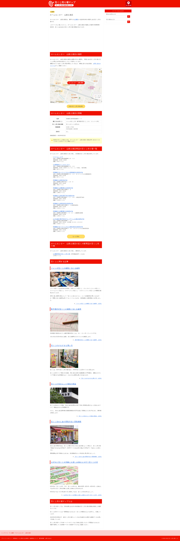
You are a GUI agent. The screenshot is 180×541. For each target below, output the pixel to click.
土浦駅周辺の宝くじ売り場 (61, 254)
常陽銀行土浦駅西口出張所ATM (63, 188)
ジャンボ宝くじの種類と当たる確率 (65, 268)
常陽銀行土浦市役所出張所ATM (63, 203)
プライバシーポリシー (6, 538)
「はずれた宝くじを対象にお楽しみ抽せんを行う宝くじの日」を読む (82, 495)
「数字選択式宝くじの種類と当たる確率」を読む (88, 340)
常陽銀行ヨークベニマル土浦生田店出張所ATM (68, 227)
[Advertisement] (76, 39)
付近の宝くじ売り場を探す (76, 106)
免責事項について (34, 538)
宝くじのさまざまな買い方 (62, 345)
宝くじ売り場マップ (65, 2)
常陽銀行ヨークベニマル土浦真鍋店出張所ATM (68, 172)
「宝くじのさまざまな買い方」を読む (91, 378)
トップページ (4, 533)
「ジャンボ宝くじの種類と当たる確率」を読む (88, 303)
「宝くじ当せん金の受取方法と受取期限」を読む (88, 456)
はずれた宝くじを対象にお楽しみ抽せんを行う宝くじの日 (74, 462)
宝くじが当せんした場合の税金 (63, 384)
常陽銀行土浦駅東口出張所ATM (63, 211)
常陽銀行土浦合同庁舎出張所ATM (63, 195)
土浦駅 (52, 11)
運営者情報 (41, 538)
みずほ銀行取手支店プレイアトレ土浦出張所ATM (68, 219)
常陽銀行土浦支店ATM (60, 180)
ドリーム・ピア (58, 157)
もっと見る (76, 236)
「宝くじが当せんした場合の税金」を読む (90, 416)
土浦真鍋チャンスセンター (61, 164)
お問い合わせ (48, 538)
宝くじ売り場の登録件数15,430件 (64, 5)
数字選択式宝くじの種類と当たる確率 (66, 309)
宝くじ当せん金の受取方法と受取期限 (66, 422)
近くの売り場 (128, 5)
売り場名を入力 (110, 19)
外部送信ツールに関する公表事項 (21, 538)
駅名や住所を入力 (111, 14)
